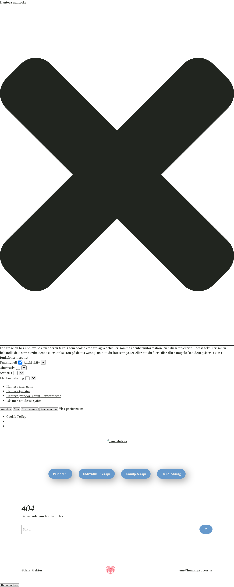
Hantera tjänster (18, 391)
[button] (117, 175)
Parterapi (60, 474)
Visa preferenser (29, 409)
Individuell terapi (96, 474)
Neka (16, 409)
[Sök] (206, 529)
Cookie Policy (16, 416)
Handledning (171, 474)
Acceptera (6, 409)
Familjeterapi (136, 474)
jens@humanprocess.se (195, 570)
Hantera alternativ (19, 386)
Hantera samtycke (9, 585)
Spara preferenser (49, 409)
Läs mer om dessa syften (24, 400)
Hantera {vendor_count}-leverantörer (33, 396)
